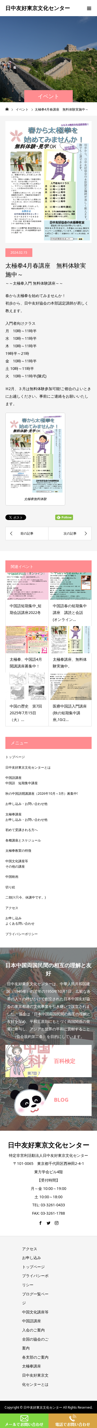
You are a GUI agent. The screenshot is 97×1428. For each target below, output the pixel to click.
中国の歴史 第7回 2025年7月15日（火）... (28, 713)
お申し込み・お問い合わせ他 (26, 803)
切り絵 (10, 887)
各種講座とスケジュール (23, 840)
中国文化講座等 (16, 861)
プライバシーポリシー (21, 934)
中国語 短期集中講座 (21, 783)
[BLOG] (48, 1087)
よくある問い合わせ (19, 923)
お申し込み (13, 918)
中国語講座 (13, 777)
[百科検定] (48, 1048)
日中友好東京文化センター (37, 8)
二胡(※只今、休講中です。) (25, 897)
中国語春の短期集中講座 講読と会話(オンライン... (70, 612)
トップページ (15, 757)
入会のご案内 (33, 1329)
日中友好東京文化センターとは (28, 767)
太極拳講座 (13, 814)
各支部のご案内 (35, 1357)
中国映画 (11, 876)
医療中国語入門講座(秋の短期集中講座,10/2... (70, 713)
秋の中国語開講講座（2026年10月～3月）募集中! (41, 793)
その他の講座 (15, 866)
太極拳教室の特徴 (18, 850)
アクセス (11, 908)
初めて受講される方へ (21, 830)
